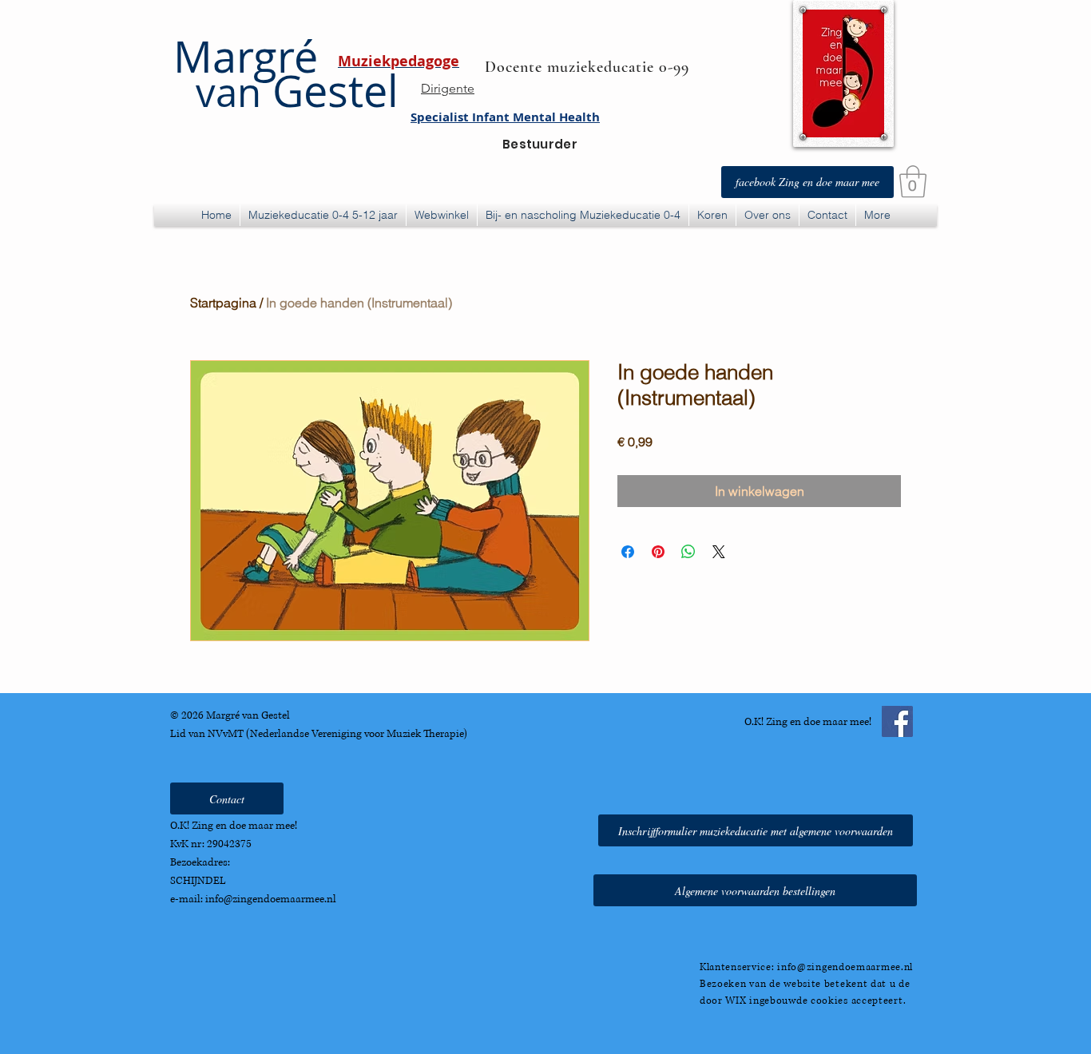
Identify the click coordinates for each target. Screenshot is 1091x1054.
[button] (912, 181)
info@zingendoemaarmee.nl (270, 899)
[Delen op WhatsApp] (688, 551)
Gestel (297, 90)
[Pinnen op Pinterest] (658, 551)
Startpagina (223, 303)
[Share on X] (718, 551)
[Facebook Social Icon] (897, 721)
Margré (245, 56)
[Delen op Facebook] (627, 551)
